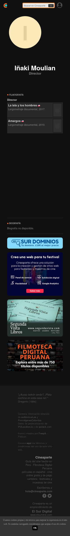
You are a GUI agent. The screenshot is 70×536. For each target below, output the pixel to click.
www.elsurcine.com (41, 514)
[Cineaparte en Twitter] (49, 495)
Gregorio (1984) (27, 401)
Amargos (14, 121)
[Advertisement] (35, 176)
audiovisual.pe (28, 417)
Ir (51, 5)
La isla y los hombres (22, 105)
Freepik (42, 433)
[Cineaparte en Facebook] (44, 495)
